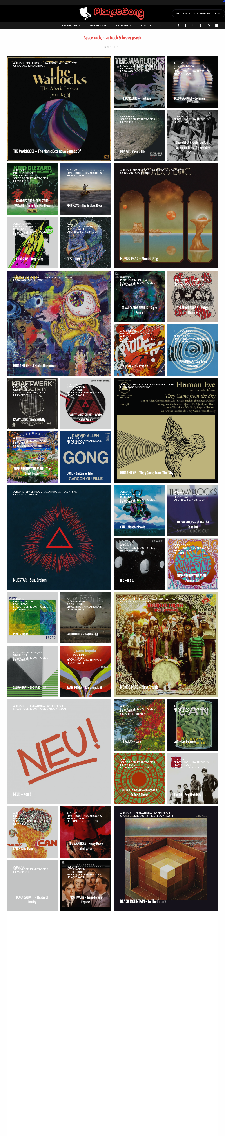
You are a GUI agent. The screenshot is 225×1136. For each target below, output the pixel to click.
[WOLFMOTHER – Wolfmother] (193, 993)
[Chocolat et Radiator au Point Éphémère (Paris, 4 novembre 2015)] (193, 135)
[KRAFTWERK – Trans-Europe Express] (86, 885)
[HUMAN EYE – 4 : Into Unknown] (59, 323)
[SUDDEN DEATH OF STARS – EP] (32, 671)
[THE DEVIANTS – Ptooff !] (139, 350)
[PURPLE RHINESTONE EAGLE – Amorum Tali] (193, 564)
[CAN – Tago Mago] (32, 832)
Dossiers (96, 25)
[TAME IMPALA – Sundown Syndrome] (193, 350)
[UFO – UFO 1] (139, 564)
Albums (18, 63)
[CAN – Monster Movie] (139, 510)
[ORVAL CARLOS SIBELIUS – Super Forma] (139, 296)
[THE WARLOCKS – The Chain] (139, 82)
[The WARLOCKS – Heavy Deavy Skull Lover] (86, 832)
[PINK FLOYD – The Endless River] (86, 189)
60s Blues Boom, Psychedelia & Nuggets (136, 332)
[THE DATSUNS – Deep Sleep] (32, 242)
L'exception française (135, 280)
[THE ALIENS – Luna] (139, 725)
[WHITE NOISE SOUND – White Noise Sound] (86, 403)
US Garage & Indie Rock (29, 65)
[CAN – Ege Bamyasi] (193, 725)
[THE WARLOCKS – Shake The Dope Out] (193, 510)
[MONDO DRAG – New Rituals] (166, 644)
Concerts (180, 116)
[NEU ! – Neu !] (59, 751)
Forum (146, 25)
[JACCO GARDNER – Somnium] (193, 82)
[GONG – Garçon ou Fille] (86, 457)
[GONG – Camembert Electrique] (193, 939)
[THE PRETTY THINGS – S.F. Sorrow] (139, 939)
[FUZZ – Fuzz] (86, 242)
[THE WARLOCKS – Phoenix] (59, 966)
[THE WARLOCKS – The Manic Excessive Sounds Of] (59, 108)
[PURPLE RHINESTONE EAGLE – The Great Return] (32, 457)
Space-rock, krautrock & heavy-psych (52, 63)
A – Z (163, 25)
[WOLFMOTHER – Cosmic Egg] (86, 618)
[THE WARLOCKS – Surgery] (166, 1073)
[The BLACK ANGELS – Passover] (139, 993)
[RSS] (192, 25)
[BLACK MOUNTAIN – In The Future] (166, 858)
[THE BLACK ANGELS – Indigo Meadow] (193, 296)
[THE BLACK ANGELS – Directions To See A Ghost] (139, 778)
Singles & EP (128, 116)
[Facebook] (224, 1)
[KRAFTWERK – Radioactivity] (32, 403)
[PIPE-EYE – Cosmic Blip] (139, 135)
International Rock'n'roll (184, 67)
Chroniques (68, 25)
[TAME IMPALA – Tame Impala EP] (86, 671)
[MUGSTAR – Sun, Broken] (59, 537)
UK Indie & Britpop (25, 494)
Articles (121, 25)
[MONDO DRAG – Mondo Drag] (166, 215)
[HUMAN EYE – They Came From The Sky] (166, 430)
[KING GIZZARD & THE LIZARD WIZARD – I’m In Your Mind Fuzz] (32, 189)
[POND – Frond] (32, 618)
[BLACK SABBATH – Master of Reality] (32, 885)
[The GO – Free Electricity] (193, 778)
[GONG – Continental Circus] (32, 1046)
